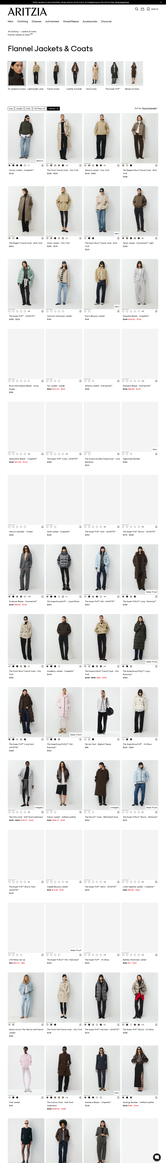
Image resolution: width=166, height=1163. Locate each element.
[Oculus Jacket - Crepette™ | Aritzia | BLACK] (21, 165)
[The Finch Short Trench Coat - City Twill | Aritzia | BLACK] (13, 666)
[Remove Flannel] (57, 109)
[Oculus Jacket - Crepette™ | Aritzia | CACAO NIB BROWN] (17, 165)
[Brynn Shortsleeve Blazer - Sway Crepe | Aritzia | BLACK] (13, 381)
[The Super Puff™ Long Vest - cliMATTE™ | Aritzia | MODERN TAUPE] (21, 739)
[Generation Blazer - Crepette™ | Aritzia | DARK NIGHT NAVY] (25, 454)
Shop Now (108, 2)
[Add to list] (42, 165)
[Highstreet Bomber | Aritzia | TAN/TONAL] (131, 454)
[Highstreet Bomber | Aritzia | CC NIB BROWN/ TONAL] (127, 454)
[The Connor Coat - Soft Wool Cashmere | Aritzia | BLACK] (51, 1097)
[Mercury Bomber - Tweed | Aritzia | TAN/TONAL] (21, 527)
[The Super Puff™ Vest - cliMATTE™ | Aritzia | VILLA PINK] (101, 527)
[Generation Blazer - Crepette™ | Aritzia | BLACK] (13, 454)
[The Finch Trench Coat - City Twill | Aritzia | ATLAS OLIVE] (51, 165)
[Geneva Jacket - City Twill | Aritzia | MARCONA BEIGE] (93, 165)
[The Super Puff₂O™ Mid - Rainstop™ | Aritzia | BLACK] (51, 955)
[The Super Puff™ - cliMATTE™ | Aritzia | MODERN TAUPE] (17, 311)
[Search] (137, 9)
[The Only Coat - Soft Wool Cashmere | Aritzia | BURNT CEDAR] (13, 812)
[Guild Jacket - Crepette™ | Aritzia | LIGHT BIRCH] (47, 527)
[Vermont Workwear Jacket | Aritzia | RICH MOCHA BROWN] (55, 311)
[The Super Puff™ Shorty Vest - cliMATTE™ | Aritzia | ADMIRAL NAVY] (17, 882)
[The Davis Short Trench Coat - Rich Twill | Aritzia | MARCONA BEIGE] (85, 238)
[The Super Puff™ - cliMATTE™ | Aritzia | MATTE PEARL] (21, 311)
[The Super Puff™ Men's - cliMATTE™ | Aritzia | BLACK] (89, 882)
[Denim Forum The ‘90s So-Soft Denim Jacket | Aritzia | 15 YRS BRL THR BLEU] (9, 1025)
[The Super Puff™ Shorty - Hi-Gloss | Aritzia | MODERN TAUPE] (123, 1025)
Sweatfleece (71, 21)
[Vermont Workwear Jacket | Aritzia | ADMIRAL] (63, 311)
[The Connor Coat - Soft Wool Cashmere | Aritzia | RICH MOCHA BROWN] (47, 1097)
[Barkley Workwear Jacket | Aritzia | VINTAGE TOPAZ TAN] (139, 955)
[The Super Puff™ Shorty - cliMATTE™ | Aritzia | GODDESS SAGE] (123, 527)
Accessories (90, 21)
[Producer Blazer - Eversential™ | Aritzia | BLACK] (13, 596)
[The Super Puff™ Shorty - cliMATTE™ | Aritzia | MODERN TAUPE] (131, 527)
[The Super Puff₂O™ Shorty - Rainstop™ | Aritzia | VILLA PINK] (135, 812)
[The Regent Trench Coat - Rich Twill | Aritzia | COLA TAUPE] (9, 238)
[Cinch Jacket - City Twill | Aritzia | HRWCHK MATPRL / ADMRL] (63, 238)
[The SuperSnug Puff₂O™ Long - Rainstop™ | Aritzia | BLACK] (127, 666)
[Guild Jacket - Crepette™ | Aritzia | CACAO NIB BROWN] (51, 527)
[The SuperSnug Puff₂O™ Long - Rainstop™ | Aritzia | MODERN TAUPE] (131, 666)
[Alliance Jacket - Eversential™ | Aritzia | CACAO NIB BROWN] (93, 381)
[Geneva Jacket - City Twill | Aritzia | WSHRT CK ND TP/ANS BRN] (89, 165)
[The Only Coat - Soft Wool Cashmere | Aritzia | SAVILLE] (21, 812)
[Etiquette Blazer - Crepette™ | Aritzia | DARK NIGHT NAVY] (135, 311)
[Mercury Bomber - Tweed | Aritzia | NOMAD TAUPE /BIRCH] (17, 527)
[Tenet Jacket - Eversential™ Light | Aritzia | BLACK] (131, 238)
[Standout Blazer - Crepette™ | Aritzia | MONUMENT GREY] (101, 1097)
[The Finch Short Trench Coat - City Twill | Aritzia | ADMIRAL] (17, 666)
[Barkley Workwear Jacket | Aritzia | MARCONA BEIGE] (127, 955)
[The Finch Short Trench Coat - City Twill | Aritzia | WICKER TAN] (21, 666)
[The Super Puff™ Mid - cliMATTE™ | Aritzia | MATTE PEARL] (101, 596)
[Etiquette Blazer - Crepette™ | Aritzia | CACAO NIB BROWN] (139, 311)
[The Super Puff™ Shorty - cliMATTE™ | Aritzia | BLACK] (127, 527)
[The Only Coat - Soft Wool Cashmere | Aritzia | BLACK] (17, 812)
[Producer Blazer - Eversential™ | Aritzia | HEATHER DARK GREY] (17, 596)
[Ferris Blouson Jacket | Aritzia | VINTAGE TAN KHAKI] (85, 311)
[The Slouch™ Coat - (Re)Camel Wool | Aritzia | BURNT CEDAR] (85, 812)
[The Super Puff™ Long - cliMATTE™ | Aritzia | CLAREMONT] (47, 454)
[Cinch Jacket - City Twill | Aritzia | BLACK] (55, 238)
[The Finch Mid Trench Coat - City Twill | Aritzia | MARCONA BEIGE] (47, 1025)
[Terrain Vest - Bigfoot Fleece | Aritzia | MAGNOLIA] (89, 739)
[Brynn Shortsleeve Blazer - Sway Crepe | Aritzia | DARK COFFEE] (17, 381)
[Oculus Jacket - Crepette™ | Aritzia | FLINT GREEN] (9, 165)
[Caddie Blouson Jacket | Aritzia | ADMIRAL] (55, 882)
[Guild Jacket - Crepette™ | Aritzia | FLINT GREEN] (55, 527)
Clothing (22, 21)
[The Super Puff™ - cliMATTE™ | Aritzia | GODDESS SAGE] (9, 311)
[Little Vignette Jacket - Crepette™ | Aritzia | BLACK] (127, 882)
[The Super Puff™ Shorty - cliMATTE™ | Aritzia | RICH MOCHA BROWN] (139, 527)
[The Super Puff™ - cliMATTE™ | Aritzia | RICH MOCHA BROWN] (25, 311)
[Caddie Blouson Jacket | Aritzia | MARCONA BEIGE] (47, 882)
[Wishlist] (148, 9)
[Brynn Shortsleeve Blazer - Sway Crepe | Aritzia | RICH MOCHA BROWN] (25, 381)
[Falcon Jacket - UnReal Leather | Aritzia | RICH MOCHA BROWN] (47, 812)
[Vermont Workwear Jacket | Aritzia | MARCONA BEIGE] (47, 311)
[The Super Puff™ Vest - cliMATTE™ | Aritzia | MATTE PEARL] (97, 527)
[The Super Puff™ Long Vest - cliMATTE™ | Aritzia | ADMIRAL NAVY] (25, 739)
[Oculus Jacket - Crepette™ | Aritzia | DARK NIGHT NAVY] (13, 165)
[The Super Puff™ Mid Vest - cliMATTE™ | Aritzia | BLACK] (89, 1025)
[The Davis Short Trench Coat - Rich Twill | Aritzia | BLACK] (89, 238)
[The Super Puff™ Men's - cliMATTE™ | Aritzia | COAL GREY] (93, 882)
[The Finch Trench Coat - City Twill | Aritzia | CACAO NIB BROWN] (63, 165)
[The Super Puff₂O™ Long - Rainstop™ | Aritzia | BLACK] (127, 596)
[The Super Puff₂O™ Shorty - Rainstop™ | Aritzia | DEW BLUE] (123, 812)
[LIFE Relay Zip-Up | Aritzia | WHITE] (21, 955)
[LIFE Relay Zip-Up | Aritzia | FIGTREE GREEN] (9, 955)
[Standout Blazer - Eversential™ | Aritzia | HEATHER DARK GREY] (135, 381)
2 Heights (39, 808)
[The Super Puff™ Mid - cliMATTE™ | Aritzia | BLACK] (89, 596)
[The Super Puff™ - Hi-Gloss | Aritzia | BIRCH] (97, 955)
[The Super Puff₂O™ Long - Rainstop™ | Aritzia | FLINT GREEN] (135, 596)
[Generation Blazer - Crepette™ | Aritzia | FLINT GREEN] (9, 454)
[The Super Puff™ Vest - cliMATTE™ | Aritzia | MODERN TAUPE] (93, 527)
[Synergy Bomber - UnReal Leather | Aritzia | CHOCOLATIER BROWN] (131, 1097)
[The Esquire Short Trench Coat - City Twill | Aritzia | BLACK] (93, 666)
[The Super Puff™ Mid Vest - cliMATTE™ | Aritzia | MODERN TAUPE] (93, 1025)
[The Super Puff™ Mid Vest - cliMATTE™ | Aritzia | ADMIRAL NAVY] (101, 1025)
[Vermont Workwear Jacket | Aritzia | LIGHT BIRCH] (59, 311)
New (10, 21)
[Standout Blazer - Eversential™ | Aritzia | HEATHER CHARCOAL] (139, 381)
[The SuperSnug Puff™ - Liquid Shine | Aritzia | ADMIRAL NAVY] (55, 596)
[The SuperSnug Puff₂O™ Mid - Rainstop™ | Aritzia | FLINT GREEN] (55, 739)
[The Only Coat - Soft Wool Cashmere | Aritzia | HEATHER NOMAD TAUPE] (25, 812)
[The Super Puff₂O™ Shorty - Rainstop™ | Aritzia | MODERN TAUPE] (131, 812)
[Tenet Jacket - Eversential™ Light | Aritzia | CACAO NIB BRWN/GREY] (139, 238)
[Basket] (142, 9)
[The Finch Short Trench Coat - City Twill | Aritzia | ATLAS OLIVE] (25, 666)
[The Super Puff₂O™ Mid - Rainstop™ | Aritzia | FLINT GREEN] (59, 955)
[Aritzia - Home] (27, 12)
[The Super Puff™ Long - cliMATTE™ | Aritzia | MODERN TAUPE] (55, 454)
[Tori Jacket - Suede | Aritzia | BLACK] (55, 381)
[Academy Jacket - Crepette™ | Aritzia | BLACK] (51, 666)
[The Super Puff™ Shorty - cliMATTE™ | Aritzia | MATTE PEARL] (135, 527)
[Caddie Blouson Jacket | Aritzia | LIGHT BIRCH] (59, 882)
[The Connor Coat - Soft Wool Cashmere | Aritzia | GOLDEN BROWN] (55, 1097)
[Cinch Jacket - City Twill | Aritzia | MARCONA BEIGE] (59, 238)
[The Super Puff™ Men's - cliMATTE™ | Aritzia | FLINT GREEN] (85, 882)
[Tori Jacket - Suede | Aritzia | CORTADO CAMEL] (59, 381)
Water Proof (151, 592)
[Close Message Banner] (161, 2)
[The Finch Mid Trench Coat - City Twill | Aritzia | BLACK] (55, 1025)
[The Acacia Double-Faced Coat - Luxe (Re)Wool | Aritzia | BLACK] (89, 454)
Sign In (154, 9)
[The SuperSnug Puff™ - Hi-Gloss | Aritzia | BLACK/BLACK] (131, 739)
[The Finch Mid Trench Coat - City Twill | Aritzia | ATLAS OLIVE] (51, 1025)
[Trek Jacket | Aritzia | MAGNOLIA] (9, 1097)
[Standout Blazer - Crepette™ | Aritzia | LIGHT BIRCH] (97, 1097)
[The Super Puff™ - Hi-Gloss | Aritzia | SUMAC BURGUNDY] (101, 955)
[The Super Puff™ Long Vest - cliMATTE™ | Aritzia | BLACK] (13, 739)
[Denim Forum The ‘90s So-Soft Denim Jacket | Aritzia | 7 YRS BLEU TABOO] (13, 1025)
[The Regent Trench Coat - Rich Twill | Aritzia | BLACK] (17, 238)
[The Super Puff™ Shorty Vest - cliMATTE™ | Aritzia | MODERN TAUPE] (9, 882)
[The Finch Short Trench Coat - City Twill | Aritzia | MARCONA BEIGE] (9, 666)
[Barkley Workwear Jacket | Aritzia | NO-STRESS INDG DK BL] (123, 955)
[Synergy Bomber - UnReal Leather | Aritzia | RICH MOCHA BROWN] (123, 1097)
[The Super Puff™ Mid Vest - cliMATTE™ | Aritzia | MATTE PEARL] (97, 1025)
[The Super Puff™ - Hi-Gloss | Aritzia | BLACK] (89, 955)
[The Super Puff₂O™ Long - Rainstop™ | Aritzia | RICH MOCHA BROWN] (123, 596)
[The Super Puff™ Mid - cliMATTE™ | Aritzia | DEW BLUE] (85, 596)
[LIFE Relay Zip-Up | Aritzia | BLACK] (13, 955)
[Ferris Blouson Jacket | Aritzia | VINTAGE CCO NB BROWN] (89, 311)
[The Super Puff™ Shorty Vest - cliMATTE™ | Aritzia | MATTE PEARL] (21, 882)
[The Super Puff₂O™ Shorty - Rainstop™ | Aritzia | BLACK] (127, 812)
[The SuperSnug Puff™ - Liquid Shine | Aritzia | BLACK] (51, 596)
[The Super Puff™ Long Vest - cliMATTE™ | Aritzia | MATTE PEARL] (17, 739)
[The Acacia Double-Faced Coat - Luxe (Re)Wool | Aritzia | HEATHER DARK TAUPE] (85, 454)
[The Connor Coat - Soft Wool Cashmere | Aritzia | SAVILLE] (63, 1097)
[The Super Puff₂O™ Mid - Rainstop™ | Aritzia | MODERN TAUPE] (55, 955)
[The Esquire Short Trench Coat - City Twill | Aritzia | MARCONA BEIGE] (89, 666)
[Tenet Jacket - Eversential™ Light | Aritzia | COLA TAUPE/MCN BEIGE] (127, 238)
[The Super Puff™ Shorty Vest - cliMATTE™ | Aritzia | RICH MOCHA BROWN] (25, 882)
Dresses (37, 21)
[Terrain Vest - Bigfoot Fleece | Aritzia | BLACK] (93, 739)
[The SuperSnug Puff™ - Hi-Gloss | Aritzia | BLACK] (127, 739)
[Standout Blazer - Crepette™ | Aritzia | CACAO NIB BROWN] (93, 1097)
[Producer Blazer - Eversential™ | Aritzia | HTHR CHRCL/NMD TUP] (21, 596)
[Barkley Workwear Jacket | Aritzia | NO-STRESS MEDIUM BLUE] (131, 955)
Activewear (52, 21)
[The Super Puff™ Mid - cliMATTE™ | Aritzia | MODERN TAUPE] (93, 596)
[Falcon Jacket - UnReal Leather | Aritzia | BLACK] (51, 812)
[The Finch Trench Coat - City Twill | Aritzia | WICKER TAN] (55, 165)
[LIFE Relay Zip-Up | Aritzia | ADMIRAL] (17, 955)
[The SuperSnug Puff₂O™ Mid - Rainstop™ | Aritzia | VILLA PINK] (47, 739)
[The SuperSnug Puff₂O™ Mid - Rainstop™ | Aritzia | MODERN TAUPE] (59, 739)
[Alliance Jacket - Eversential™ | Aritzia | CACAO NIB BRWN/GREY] (89, 381)
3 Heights (114, 808)
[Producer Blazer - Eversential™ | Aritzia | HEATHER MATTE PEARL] (25, 596)
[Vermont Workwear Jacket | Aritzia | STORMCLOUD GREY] (51, 311)
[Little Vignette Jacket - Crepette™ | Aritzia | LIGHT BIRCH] (135, 882)
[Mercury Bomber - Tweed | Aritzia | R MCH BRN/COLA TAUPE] (9, 527)
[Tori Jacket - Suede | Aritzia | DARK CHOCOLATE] (47, 381)
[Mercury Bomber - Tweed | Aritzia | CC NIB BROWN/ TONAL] (13, 527)
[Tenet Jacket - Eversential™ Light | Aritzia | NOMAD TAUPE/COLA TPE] (135, 238)
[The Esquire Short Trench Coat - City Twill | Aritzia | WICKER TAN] (85, 666)
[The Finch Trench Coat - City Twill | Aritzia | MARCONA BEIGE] (47, 165)
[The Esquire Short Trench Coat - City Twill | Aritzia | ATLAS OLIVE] (101, 666)
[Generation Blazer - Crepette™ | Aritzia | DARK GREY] (21, 454)
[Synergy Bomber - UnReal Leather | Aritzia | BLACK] (127, 1097)
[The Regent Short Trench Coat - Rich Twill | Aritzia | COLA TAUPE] (123, 165)
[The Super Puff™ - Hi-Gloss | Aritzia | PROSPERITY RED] (85, 955)
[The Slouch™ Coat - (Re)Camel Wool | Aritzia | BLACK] (89, 812)
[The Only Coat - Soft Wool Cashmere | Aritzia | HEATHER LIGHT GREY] (9, 812)
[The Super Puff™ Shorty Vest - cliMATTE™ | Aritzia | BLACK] (13, 882)
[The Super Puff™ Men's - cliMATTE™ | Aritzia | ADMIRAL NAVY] (101, 882)
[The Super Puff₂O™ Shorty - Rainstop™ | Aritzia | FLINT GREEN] (139, 812)
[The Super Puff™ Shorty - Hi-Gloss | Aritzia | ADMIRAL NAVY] (135, 1025)
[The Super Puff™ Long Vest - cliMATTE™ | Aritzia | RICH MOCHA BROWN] (9, 739)
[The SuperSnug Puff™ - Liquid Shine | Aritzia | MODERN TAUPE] (63, 596)
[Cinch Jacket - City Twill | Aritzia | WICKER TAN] (47, 238)
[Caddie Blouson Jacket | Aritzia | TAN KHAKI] (51, 882)
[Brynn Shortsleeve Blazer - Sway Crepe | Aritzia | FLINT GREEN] (21, 381)
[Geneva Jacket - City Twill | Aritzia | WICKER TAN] (85, 165)
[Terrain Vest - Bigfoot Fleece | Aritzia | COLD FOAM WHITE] (85, 739)
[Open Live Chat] (157, 1157)
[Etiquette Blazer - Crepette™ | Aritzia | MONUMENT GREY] (123, 311)
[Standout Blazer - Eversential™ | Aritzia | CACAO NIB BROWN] (123, 381)
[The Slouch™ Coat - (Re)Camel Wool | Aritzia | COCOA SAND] (93, 812)
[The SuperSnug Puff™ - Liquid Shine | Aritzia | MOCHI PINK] (59, 596)
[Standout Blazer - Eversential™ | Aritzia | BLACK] (127, 381)
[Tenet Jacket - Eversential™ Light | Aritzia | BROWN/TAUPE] (123, 238)
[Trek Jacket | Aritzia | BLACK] (13, 1097)
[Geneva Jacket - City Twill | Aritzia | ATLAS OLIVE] (101, 165)
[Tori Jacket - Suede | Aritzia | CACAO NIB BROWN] (51, 381)
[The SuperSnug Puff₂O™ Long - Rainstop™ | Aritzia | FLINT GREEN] (123, 666)
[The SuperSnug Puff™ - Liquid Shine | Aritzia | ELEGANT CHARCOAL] (47, 596)
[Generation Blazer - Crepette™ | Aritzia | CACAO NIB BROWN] (17, 454)
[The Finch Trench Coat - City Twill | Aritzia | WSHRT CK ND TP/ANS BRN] (59, 165)
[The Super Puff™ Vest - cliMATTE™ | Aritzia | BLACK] (89, 527)
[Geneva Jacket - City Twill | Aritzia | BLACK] (97, 165)
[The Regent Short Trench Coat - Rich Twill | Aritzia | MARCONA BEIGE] (127, 165)
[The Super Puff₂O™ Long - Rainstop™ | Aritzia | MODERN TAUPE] (131, 596)
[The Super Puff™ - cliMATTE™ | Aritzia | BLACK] (13, 311)
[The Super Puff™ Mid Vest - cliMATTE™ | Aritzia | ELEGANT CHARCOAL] (85, 1025)
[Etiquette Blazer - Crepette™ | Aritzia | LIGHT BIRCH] (131, 311)
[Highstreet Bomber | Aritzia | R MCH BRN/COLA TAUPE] (123, 454)
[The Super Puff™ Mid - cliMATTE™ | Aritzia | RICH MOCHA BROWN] (97, 596)
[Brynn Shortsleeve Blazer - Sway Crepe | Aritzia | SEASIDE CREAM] (9, 381)
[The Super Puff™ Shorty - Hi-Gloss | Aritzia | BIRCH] (131, 1025)
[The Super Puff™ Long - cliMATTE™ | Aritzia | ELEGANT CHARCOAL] (63, 454)
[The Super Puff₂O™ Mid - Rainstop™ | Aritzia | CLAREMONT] (47, 955)
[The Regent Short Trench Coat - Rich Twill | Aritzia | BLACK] (131, 165)
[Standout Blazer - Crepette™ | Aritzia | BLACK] (89, 1097)
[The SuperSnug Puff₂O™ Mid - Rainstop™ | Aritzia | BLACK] (51, 739)
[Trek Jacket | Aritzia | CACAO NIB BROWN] (17, 1097)
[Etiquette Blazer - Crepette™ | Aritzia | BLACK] (127, 311)
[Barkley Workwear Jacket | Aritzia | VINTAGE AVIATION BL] (135, 955)
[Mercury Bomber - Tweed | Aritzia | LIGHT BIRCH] (25, 527)
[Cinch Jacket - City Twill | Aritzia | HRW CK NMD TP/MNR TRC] (51, 238)
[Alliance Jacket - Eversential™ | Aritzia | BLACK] (85, 381)
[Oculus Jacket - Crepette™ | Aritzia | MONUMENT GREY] (25, 165)
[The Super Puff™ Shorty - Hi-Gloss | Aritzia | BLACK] (127, 1025)
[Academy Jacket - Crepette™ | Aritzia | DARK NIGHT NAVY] (55, 666)
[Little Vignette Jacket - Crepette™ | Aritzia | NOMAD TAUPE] (131, 882)
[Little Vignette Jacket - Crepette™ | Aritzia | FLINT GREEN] (139, 882)
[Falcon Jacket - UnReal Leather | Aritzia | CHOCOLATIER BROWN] (55, 812)
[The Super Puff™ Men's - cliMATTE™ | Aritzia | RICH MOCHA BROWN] (97, 882)
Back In (40, 161)
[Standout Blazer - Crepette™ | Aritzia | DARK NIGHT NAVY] (85, 1097)
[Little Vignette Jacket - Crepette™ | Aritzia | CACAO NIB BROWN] (123, 882)
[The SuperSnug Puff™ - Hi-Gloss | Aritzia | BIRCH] (123, 739)
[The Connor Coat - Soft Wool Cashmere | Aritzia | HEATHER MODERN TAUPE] (59, 1097)
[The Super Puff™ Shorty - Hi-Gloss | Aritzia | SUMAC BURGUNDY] (139, 1025)
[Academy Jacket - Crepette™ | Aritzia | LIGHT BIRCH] (59, 666)
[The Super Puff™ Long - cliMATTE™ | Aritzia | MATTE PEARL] (59, 454)
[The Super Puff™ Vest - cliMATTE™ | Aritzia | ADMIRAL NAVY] (85, 527)
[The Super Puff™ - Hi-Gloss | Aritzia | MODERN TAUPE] (93, 955)
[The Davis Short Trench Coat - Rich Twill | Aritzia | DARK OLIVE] (93, 238)
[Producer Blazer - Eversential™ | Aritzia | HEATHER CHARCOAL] (9, 596)
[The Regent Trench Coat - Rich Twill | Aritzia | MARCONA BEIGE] (13, 238)
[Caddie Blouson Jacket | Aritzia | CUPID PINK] (63, 882)
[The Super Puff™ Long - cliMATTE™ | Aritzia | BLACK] (51, 454)
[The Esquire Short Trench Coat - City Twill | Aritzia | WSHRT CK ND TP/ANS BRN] (97, 666)
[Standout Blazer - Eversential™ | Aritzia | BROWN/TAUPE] (131, 381)
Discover (106, 21)
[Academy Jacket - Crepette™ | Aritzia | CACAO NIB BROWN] (47, 666)
